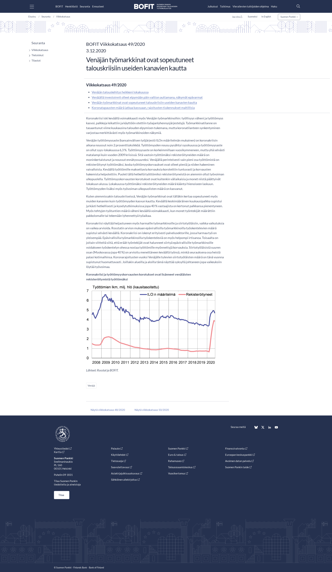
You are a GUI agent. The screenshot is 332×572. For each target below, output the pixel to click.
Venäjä (91, 385)
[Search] (297, 6)
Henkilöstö (71, 6)
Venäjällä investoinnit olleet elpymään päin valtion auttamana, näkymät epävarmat (147, 97)
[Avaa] (28, 50)
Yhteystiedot (61, 448)
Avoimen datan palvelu (238, 460)
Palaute (115, 448)
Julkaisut (213, 6)
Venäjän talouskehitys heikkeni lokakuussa (120, 92)
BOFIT (59, 6)
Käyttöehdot (118, 454)
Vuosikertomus (176, 473)
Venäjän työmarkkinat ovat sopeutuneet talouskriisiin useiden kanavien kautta (144, 102)
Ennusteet (98, 6)
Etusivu (32, 16)
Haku (274, 6)
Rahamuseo (174, 460)
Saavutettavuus (120, 467)
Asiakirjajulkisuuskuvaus (125, 473)
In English (266, 16)
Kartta (58, 451)
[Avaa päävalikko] (35, 6)
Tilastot (36, 60)
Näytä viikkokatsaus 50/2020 (152, 409)
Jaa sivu (236, 16)
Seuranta (85, 6)
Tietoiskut (37, 55)
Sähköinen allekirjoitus (124, 479)
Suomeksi (252, 16)
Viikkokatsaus (63, 16)
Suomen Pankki (288, 16)
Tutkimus (225, 6)
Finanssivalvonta (235, 448)
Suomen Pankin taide (237, 467)
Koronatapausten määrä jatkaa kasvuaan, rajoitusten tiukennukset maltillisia (143, 108)
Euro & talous (175, 454)
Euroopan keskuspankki (238, 454)
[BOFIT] (155, 6)
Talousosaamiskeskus (180, 467)
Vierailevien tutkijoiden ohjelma (251, 6)
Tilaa (61, 495)
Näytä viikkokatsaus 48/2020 (108, 409)
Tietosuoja (117, 460)
